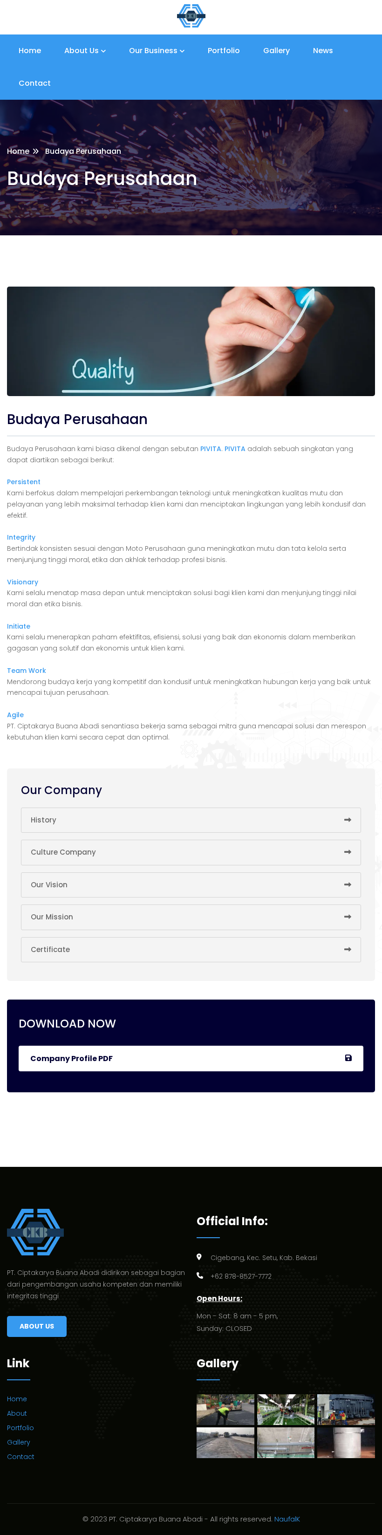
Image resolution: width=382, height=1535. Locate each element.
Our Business (153, 50)
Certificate (50, 949)
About (17, 1413)
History (43, 820)
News (323, 50)
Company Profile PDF (71, 1058)
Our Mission (52, 917)
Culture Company (63, 852)
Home (30, 50)
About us (37, 1326)
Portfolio (224, 50)
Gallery (276, 50)
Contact (35, 83)
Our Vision (49, 885)
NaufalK (287, 1519)
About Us (81, 50)
